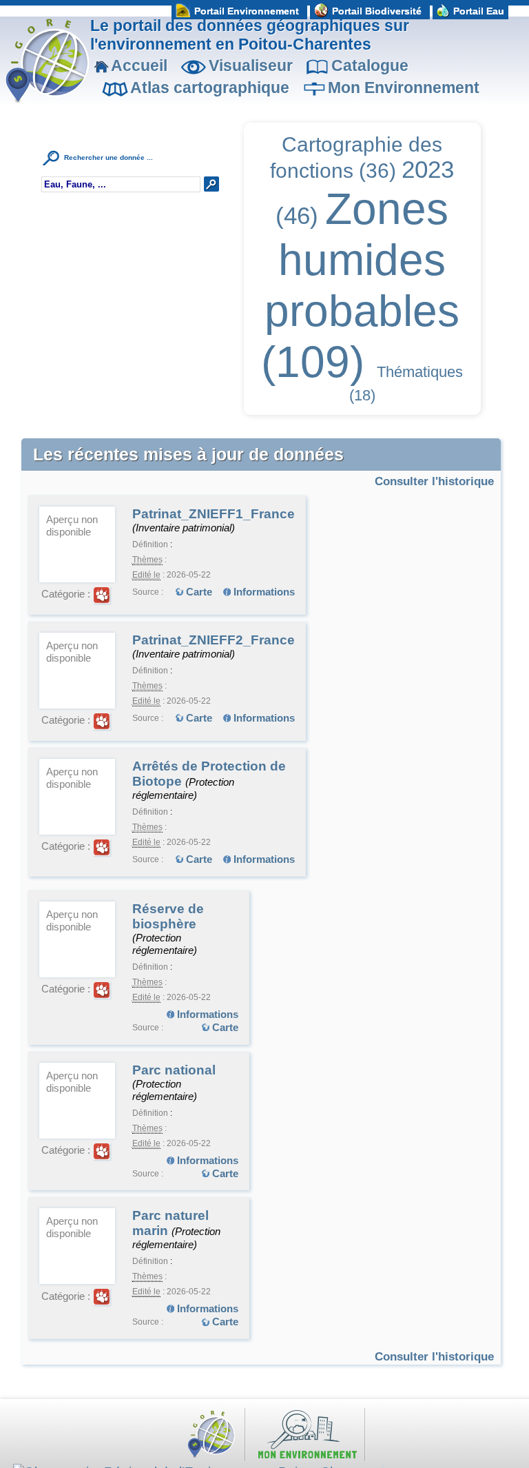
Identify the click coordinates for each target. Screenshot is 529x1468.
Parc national (174, 1070)
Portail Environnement (246, 11)
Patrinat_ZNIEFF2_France (213, 640)
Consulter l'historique (434, 481)
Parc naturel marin (170, 1223)
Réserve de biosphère (168, 916)
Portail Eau (478, 11)
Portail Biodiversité (377, 11)
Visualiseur (251, 65)
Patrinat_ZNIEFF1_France (213, 514)
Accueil (139, 65)
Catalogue (369, 65)
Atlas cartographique (209, 87)
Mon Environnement (403, 87)
